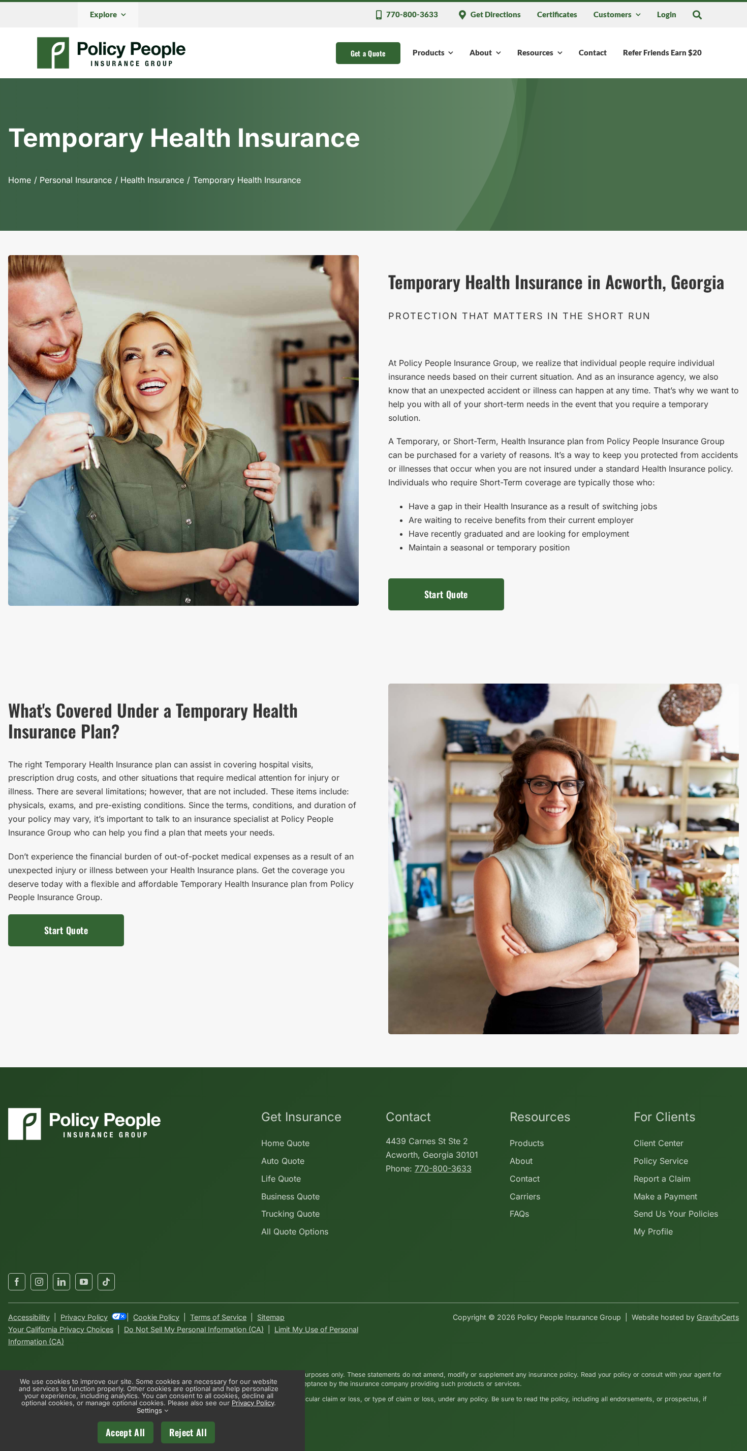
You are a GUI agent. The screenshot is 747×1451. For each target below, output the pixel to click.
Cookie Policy (156, 1317)
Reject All (188, 1432)
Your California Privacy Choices (60, 1329)
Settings (150, 1410)
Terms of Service (218, 1317)
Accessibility (29, 1317)
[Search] (697, 14)
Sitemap (271, 1317)
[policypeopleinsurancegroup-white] (84, 1112)
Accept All (125, 1432)
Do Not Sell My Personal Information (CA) (194, 1329)
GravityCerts (718, 1317)
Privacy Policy (84, 1317)
